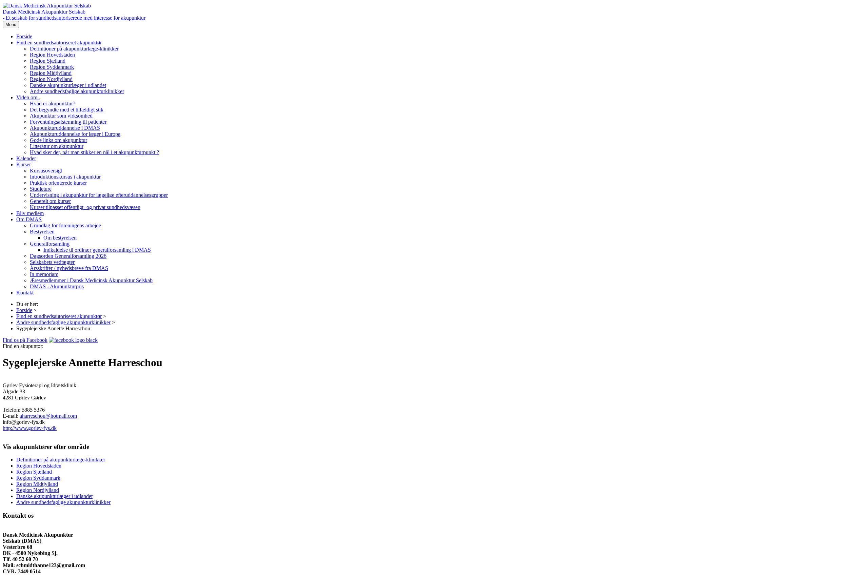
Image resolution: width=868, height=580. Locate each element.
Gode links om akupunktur (58, 140)
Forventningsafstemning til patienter (68, 122)
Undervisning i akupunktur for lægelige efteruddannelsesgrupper (99, 195)
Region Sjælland (47, 61)
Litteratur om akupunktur (56, 146)
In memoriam (44, 274)
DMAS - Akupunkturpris (57, 286)
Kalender (26, 158)
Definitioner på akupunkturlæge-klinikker (74, 48)
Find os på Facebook (25, 340)
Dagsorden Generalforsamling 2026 (68, 256)
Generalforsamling (50, 244)
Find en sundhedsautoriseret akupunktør (59, 42)
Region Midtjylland (51, 73)
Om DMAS (29, 219)
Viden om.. (28, 97)
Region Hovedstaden (52, 55)
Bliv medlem (30, 213)
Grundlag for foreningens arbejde (65, 225)
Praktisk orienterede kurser (58, 183)
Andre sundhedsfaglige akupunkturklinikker (77, 91)
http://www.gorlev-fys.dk (30, 428)
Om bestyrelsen (60, 238)
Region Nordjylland (51, 79)
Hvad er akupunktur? (52, 103)
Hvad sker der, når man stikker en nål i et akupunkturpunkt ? (94, 152)
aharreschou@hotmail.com (48, 416)
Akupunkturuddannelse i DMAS (65, 128)
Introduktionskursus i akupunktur (65, 177)
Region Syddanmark (52, 67)
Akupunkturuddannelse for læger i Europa (75, 134)
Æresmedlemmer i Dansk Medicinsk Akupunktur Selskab (91, 280)
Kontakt (25, 292)
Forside (24, 36)
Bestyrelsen (42, 231)
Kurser (23, 164)
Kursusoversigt (46, 170)
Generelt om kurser (50, 201)
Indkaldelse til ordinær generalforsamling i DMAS (97, 250)
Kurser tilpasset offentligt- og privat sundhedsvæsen (85, 207)
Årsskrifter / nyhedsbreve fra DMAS (69, 268)
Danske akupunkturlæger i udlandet (68, 85)
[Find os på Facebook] (73, 340)
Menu (10, 24)
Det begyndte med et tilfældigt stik (66, 109)
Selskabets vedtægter (52, 262)
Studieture (41, 189)
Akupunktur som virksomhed (61, 116)
